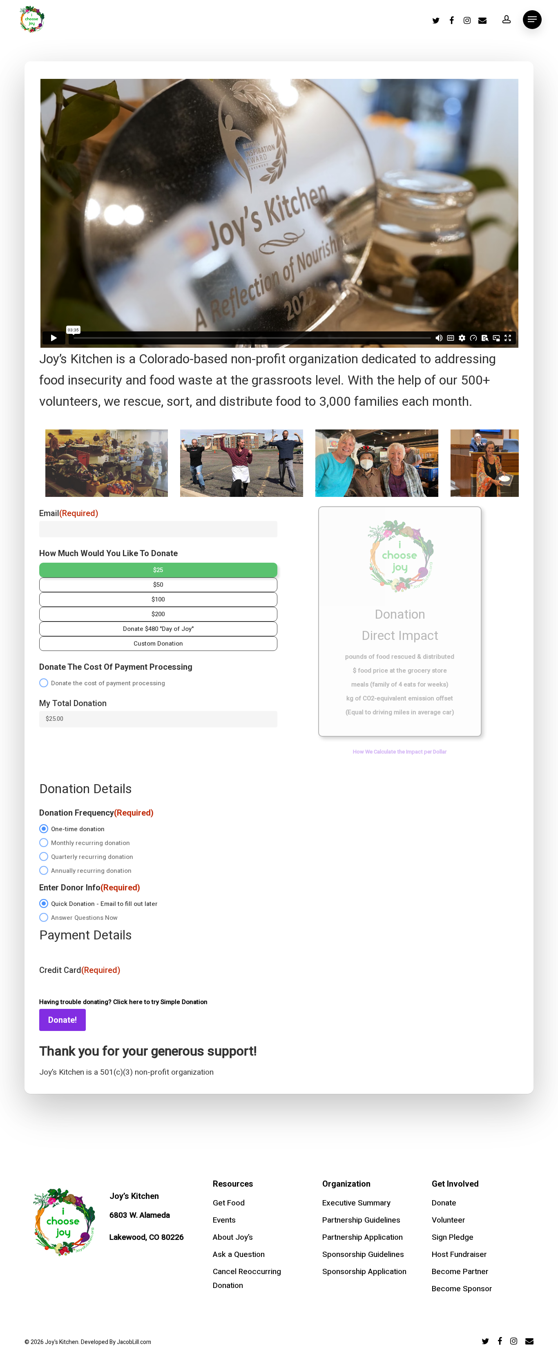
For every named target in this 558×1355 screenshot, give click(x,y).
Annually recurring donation (91, 870)
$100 (158, 599)
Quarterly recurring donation (92, 856)
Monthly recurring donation (90, 842)
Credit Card (80, 970)
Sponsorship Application (364, 1271)
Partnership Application (362, 1237)
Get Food (229, 1203)
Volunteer (448, 1220)
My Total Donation (73, 703)
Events (224, 1220)
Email (68, 513)
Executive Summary (356, 1203)
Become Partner (460, 1271)
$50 (158, 584)
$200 (158, 614)
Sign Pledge (452, 1237)
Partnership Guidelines (361, 1220)
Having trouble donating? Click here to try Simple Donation (123, 1001)
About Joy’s (233, 1237)
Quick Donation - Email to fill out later (104, 903)
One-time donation (78, 829)
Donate (444, 1203)
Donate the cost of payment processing (108, 683)
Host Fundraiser (459, 1254)
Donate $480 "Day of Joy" (158, 628)
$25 (158, 570)
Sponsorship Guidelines (363, 1254)
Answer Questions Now (84, 917)
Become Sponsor (462, 1289)
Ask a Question (239, 1254)
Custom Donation (158, 643)
